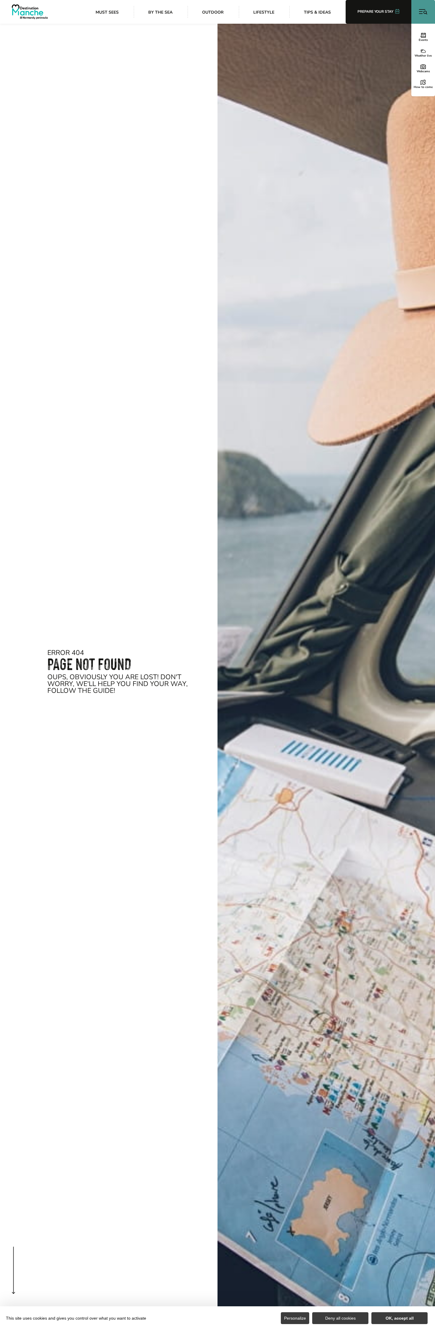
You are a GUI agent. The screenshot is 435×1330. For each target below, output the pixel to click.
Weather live (423, 55)
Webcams (423, 71)
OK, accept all (400, 1318)
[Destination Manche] (30, 11)
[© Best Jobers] (326, 677)
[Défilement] (13, 1282)
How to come (423, 87)
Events (423, 40)
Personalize (295, 1318)
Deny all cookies (340, 1318)
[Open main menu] (423, 12)
